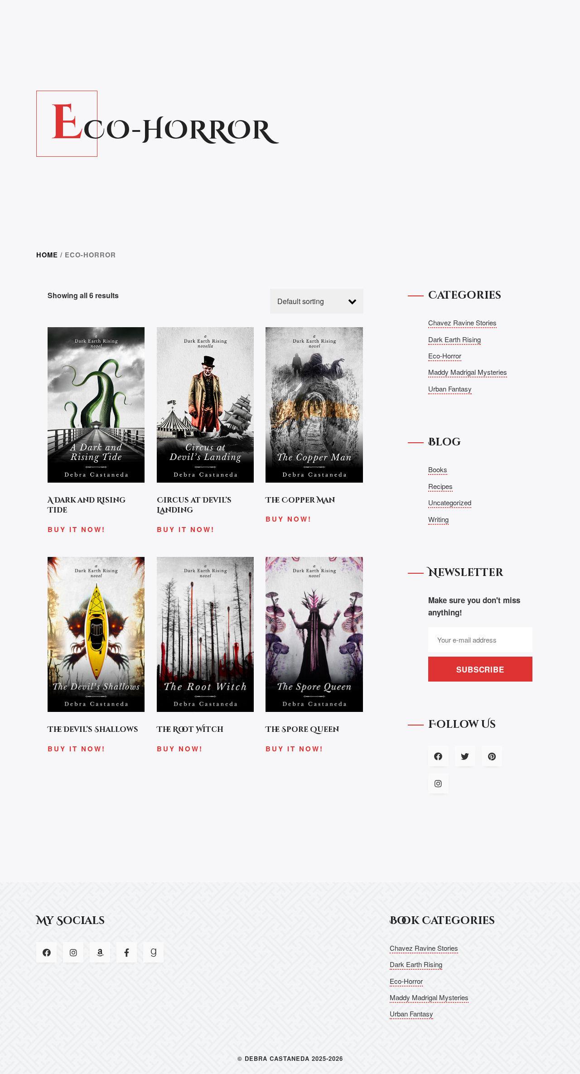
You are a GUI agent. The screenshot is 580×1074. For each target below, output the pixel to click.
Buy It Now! (77, 529)
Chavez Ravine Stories (462, 322)
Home (47, 255)
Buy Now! (289, 519)
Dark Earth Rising (454, 339)
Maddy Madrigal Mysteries (467, 372)
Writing (438, 519)
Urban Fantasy (450, 388)
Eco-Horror (444, 355)
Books (437, 469)
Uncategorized (449, 502)
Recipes (440, 486)
